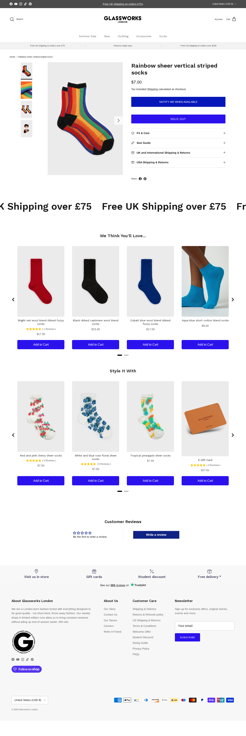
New (107, 36)
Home (12, 57)
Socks (163, 36)
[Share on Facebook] (140, 178)
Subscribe (187, 637)
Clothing (123, 36)
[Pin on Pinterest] (145, 178)
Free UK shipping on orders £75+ (123, 4)
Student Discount (143, 637)
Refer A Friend (112, 631)
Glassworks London (28, 709)
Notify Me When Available (178, 101)
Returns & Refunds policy (148, 614)
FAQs (136, 654)
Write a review (156, 534)
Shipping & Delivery (144, 608)
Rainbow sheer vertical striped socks (35, 57)
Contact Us (110, 614)
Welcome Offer (142, 631)
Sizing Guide (140, 642)
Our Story (110, 608)
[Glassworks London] (123, 19)
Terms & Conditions (144, 625)
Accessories (143, 36)
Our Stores (110, 620)
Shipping (152, 89)
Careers (109, 625)
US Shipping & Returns (146, 620)
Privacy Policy (141, 648)
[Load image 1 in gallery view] (85, 118)
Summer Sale (87, 36)
